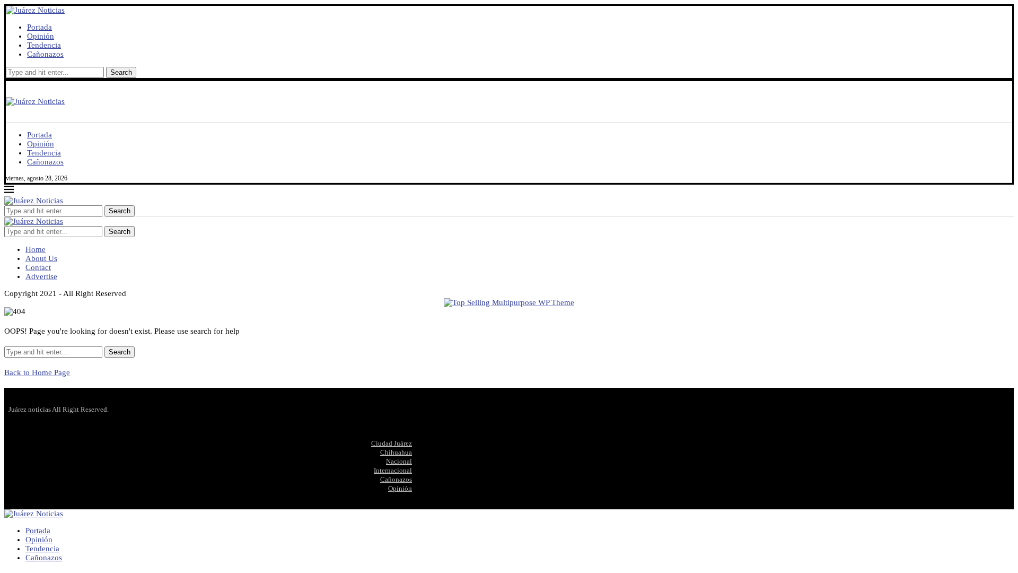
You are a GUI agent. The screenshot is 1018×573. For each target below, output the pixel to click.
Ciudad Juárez (391, 443)
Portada (39, 27)
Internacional (393, 470)
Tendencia (44, 45)
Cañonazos (45, 54)
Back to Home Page (37, 372)
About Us (41, 258)
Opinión (40, 36)
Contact (38, 267)
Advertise (41, 276)
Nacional (399, 461)
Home (35, 249)
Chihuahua (396, 452)
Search (121, 72)
